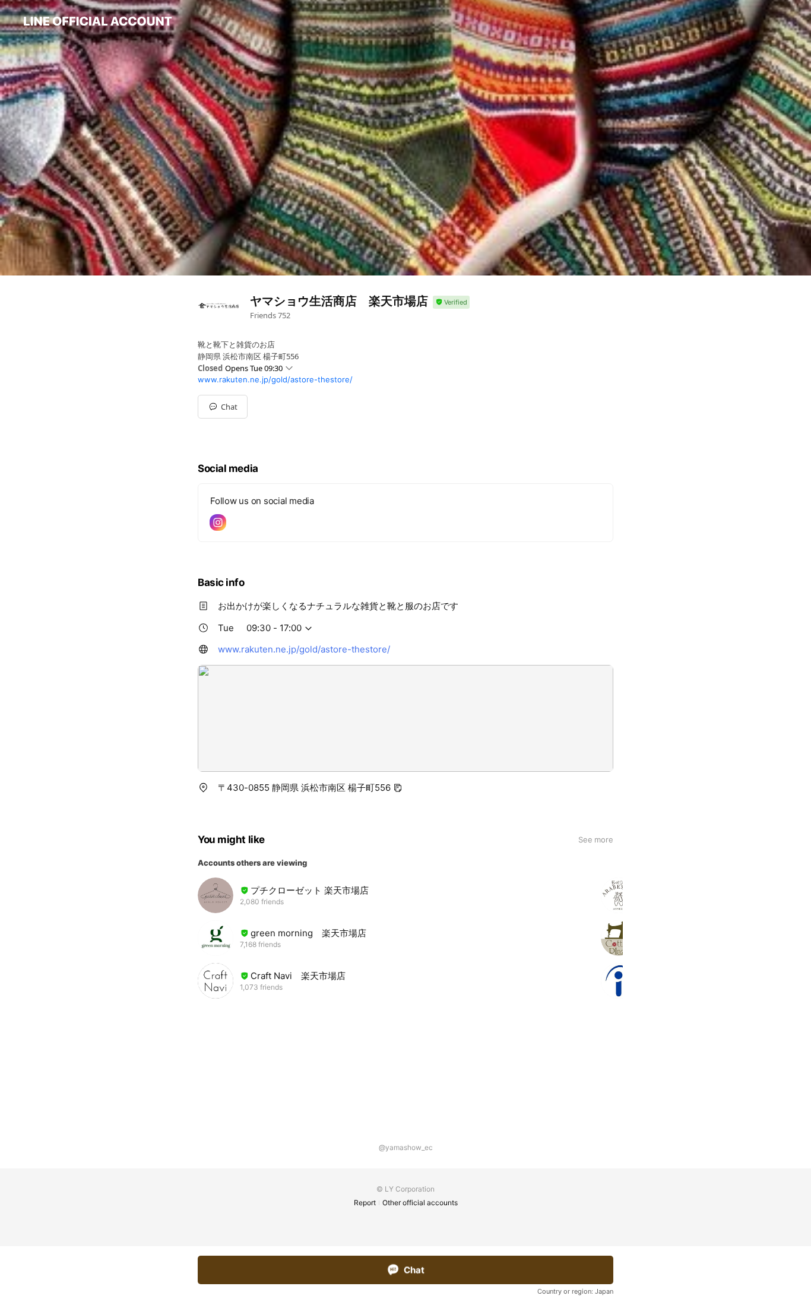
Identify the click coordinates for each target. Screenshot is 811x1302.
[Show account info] (451, 302)
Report (365, 1202)
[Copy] (398, 788)
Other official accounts (420, 1202)
